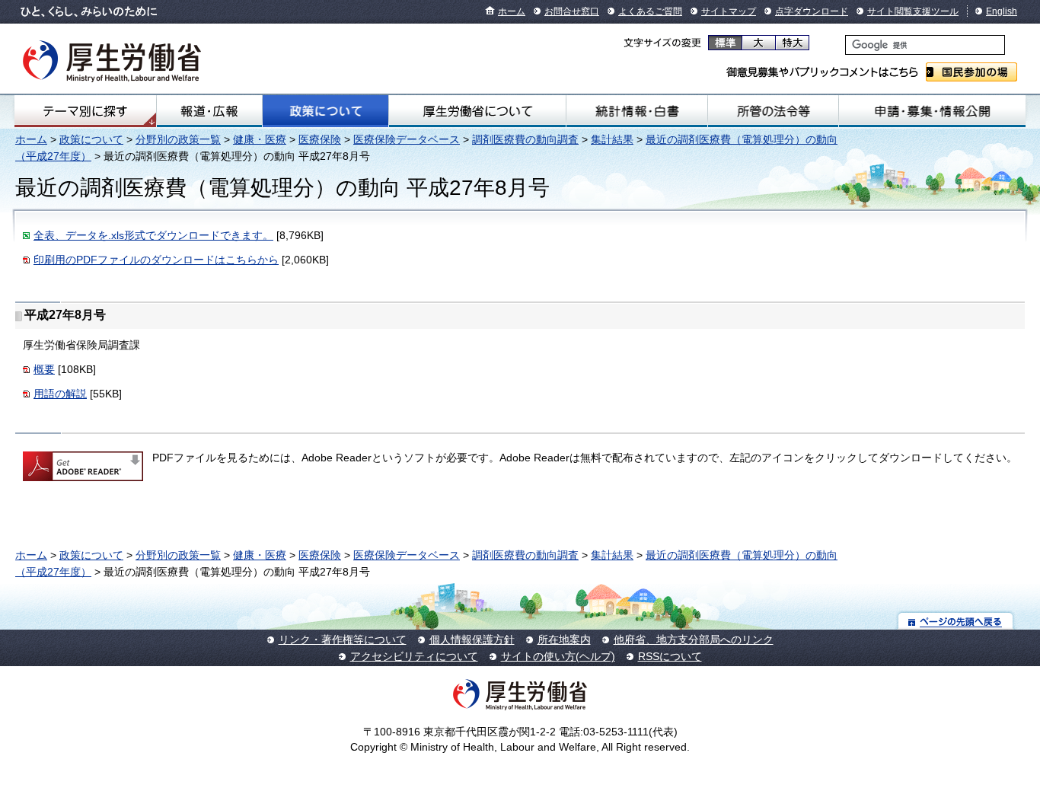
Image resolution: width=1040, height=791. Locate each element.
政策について (325, 111)
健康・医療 (259, 139)
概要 (44, 369)
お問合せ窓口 (571, 11)
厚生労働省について (477, 111)
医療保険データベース (406, 139)
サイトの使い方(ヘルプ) (558, 656)
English (1001, 11)
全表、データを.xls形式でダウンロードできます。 (153, 235)
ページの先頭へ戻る (956, 621)
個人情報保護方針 (472, 639)
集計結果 (612, 139)
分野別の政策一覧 (178, 139)
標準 (725, 42)
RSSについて (670, 656)
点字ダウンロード (811, 11)
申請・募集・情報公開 (932, 111)
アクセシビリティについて (414, 656)
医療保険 (319, 139)
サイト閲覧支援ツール (913, 11)
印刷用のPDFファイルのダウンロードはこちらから (156, 260)
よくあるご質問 (650, 11)
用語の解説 (60, 394)
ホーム (511, 11)
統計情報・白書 (636, 111)
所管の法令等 (773, 111)
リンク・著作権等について (343, 639)
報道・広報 (209, 111)
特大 (792, 42)
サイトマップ (728, 11)
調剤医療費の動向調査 (525, 139)
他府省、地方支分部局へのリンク (694, 639)
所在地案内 (564, 639)
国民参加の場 (971, 71)
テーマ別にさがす (85, 111)
